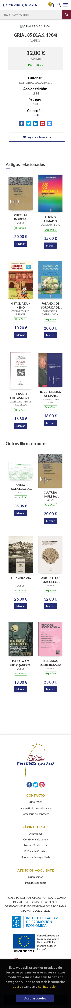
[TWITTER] (35, 785)
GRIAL (35, 115)
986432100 (35, 802)
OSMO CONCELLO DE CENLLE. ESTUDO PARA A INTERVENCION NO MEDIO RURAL (20, 486)
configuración (47, 986)
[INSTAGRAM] (42, 785)
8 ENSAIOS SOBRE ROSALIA (50, 662)
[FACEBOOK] (29, 785)
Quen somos (35, 876)
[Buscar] (66, 14)
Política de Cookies (35, 851)
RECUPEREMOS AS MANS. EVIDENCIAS (50, 393)
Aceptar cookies (35, 998)
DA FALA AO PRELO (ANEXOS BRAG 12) (20, 663)
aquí (16, 986)
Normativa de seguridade (35, 857)
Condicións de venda (35, 839)
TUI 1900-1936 (20, 578)
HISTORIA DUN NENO (20, 305)
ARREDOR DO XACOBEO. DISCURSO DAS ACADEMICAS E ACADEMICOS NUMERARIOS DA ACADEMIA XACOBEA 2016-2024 (50, 580)
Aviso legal (35, 833)
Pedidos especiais (35, 882)
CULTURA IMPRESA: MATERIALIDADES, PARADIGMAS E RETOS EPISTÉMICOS (20, 217)
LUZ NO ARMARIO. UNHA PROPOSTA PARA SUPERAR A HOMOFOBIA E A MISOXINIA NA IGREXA (50, 219)
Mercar (20, 243)
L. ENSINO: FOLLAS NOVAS (20, 396)
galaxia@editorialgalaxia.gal (35, 808)
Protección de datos (35, 845)
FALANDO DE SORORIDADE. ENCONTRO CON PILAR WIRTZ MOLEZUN (50, 305)
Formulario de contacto (35, 813)
